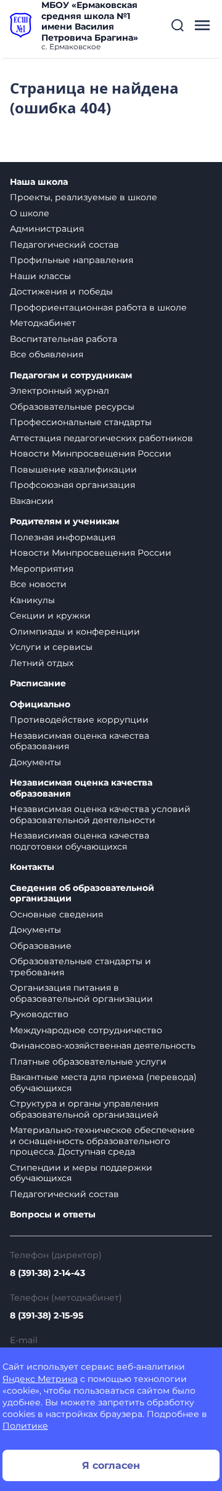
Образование (41, 945)
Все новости (38, 584)
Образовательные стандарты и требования (80, 967)
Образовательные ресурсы (72, 406)
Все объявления (46, 354)
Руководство (39, 1014)
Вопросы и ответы (53, 1214)
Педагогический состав (64, 244)
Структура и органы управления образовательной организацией (84, 1109)
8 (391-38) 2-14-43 (47, 1272)
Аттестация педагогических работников (101, 438)
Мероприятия (41, 568)
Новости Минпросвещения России (90, 453)
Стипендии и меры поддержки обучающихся (81, 1173)
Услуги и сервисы (51, 646)
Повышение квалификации (73, 469)
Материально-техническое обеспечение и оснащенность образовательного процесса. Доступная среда (102, 1140)
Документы (35, 762)
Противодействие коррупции (79, 719)
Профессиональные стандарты (81, 422)
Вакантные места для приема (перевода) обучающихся (103, 1082)
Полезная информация (62, 537)
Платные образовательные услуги (88, 1061)
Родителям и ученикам (64, 521)
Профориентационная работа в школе (98, 307)
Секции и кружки (50, 615)
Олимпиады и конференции (75, 631)
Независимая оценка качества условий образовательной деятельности (100, 814)
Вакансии (32, 500)
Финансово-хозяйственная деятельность (102, 1045)
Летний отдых (41, 662)
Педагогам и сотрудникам (71, 375)
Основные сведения (56, 914)
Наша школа (39, 182)
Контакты (32, 867)
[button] (177, 25)
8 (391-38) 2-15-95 (46, 1315)
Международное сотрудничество (86, 1030)
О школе (29, 213)
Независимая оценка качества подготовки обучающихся (79, 841)
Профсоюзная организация (72, 484)
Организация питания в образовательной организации (81, 993)
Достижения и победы (61, 291)
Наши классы (40, 276)
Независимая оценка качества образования (79, 741)
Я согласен (111, 1465)
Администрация (47, 228)
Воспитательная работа (63, 338)
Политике (25, 1425)
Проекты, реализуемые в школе (83, 197)
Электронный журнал (59, 390)
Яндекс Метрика (40, 1378)
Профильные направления (71, 260)
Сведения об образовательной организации (82, 893)
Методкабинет (43, 322)
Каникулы (32, 600)
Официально (40, 704)
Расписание (38, 683)
